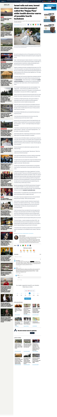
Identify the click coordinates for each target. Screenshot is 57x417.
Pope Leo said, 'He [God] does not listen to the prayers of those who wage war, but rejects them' (7, 150)
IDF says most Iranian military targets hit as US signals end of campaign (6, 273)
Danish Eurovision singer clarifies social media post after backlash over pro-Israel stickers (6, 243)
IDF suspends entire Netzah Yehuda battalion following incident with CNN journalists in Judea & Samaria (6, 99)
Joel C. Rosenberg (35, 351)
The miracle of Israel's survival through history (6, 19)
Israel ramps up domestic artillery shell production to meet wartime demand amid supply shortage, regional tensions (6, 82)
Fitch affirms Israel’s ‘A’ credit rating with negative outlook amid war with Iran (6, 228)
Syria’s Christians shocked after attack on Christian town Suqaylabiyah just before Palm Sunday (6, 213)
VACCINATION (31, 233)
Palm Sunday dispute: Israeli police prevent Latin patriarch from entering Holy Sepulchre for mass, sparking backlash (6, 289)
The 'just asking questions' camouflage (6, 199)
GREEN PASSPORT (26, 233)
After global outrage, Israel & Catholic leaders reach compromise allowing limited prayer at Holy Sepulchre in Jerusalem (7, 183)
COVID (18, 233)
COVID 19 (21, 233)
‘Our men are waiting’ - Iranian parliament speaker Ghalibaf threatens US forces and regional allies (6, 258)
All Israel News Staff (27, 314)
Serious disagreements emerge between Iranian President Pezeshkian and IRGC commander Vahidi (36, 310)
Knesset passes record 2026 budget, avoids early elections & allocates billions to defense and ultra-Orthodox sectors (6, 166)
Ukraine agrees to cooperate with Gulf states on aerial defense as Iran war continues (7, 304)
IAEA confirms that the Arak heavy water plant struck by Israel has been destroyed (6, 49)
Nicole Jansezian (16, 24)
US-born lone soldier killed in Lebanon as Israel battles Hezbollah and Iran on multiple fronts (6, 319)
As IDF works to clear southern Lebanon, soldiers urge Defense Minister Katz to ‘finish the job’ (6, 34)
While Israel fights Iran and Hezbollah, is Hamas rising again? (27, 322)
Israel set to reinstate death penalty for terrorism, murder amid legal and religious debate (6, 115)
